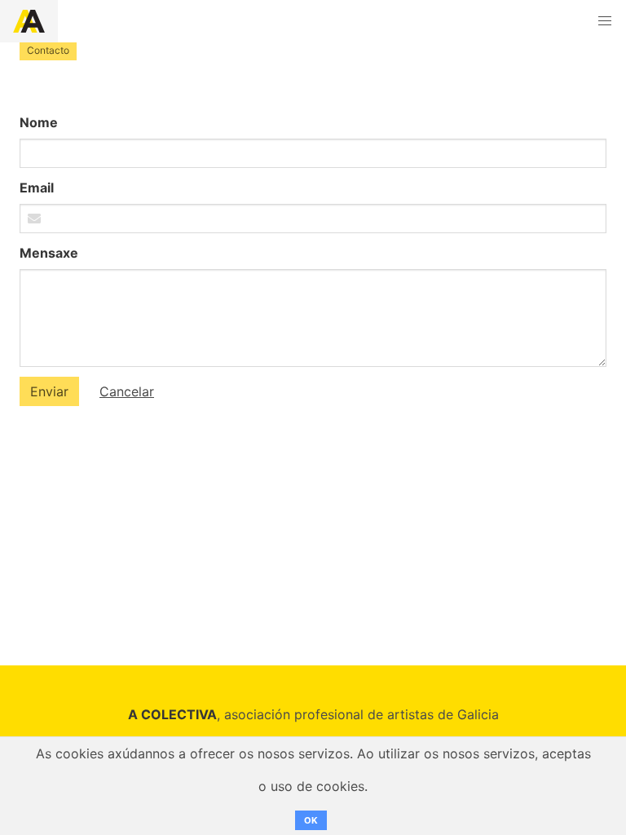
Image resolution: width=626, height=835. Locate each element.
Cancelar (126, 391)
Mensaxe (49, 253)
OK (311, 820)
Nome (39, 122)
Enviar (49, 391)
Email (37, 187)
